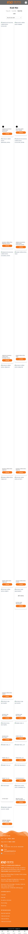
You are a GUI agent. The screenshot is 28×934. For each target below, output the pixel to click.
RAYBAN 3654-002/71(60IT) (5, 737)
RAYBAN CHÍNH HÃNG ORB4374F (7, 469)
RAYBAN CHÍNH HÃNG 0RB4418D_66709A (7, 243)
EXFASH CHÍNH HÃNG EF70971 (21, 581)
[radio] (3, 127)
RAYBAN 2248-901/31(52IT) (19, 715)
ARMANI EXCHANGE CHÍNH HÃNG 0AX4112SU (6, 130)
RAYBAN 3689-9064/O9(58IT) (19, 603)
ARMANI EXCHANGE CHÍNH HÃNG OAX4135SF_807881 (20, 243)
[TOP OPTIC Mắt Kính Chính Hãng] (14, 2)
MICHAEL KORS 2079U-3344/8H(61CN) (20, 799)
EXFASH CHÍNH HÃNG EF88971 (7, 693)
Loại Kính (14, 11)
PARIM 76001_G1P (20, 757)
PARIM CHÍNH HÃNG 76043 (20, 356)
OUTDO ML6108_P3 (20, 778)
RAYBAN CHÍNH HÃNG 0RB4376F (21, 469)
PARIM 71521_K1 (5, 778)
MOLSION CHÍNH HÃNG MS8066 (19, 130)
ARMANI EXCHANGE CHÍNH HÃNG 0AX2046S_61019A (6, 357)
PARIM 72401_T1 (5, 757)
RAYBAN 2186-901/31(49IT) (5, 715)
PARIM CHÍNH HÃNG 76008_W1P (6, 581)
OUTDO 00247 (5, 798)
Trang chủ (8, 11)
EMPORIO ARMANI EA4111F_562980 (6, 821)
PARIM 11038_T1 (19, 736)
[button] (2, 2)
